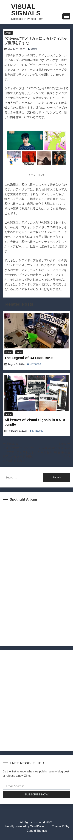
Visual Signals (26, 10)
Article (8, 33)
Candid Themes (37, 830)
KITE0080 (35, 364)
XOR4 (33, 49)
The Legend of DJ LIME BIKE (28, 358)
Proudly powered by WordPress (24, 826)
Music (19, 352)
